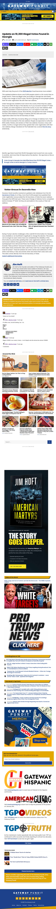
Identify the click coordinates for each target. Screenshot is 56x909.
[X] (23, 898)
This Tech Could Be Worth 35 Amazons (20, 861)
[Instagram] (36, 898)
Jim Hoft (17, 264)
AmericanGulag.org (13, 804)
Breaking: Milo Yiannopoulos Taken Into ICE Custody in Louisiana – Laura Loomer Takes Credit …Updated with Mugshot (28, 676)
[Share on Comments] (48, 44)
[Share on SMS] (51, 44)
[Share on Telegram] (38, 44)
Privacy (30, 905)
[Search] (49, 442)
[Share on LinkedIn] (41, 44)
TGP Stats (28, 843)
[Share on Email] (3, 48)
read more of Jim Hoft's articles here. (37, 281)
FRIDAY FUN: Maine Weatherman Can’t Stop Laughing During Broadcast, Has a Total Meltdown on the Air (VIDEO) (29, 668)
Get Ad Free (41, 905)
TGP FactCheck (12, 839)
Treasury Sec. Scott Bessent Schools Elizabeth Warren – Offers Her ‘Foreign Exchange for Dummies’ (29, 672)
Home (13, 905)
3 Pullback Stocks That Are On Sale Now (20, 852)
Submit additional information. (12, 256)
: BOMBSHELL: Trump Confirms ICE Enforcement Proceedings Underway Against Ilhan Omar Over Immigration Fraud (27, 698)
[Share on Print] (6, 48)
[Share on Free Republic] (44, 44)
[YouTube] (39, 898)
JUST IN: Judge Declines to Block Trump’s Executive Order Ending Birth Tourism (27, 664)
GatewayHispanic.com (14, 790)
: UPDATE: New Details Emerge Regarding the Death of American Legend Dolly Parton (28, 702)
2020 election (27, 91)
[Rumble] (30, 898)
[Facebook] (26, 898)
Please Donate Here (28, 871)
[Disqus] (28, 329)
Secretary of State (8, 195)
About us (18, 905)
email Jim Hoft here (15, 281)
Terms (35, 905)
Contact (24, 905)
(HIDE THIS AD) (31, 23)
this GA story (46, 127)
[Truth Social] (17, 898)
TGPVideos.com (12, 817)
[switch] (54, 11)
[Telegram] (33, 898)
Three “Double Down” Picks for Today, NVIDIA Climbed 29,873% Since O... (29, 857)
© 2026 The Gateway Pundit (28, 902)
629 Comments (34, 40)
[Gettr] (20, 898)
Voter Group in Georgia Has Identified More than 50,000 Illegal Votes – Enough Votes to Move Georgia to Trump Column (28, 161)
